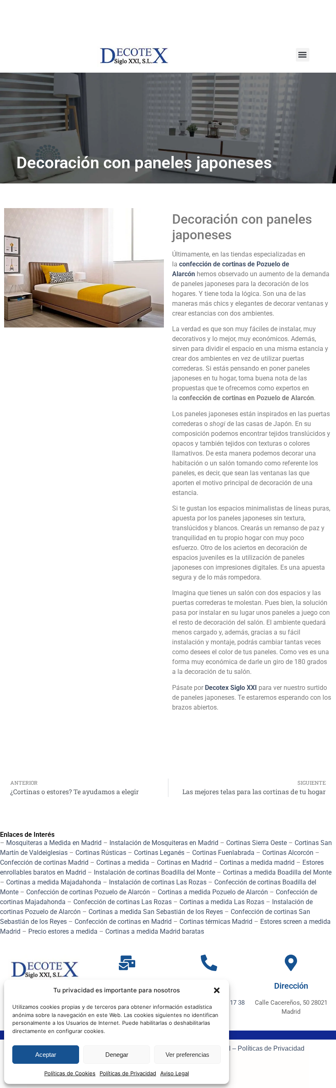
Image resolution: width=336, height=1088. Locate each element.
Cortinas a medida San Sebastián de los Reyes (156, 912)
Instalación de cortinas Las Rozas (158, 882)
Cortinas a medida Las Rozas (221, 902)
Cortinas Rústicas (100, 853)
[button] (217, 990)
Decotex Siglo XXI (231, 688)
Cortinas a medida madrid (257, 862)
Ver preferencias (187, 1054)
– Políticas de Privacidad (267, 1048)
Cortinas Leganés (159, 853)
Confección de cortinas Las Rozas (122, 902)
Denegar (116, 1054)
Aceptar (45, 1054)
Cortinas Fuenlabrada (223, 853)
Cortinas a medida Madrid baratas (154, 931)
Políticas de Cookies (69, 1073)
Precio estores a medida (63, 931)
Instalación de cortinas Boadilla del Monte (154, 872)
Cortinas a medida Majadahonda (53, 882)
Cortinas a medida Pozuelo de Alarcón (213, 892)
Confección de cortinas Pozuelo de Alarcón (88, 892)
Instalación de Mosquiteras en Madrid (163, 843)
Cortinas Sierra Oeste (256, 843)
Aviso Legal (174, 1073)
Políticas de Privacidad (128, 1073)
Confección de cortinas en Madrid (123, 921)
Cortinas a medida (122, 862)
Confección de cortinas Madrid (44, 862)
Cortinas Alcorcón (287, 853)
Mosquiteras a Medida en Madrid (54, 843)
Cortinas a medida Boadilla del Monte (277, 872)
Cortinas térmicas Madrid (215, 921)
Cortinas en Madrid (184, 862)
